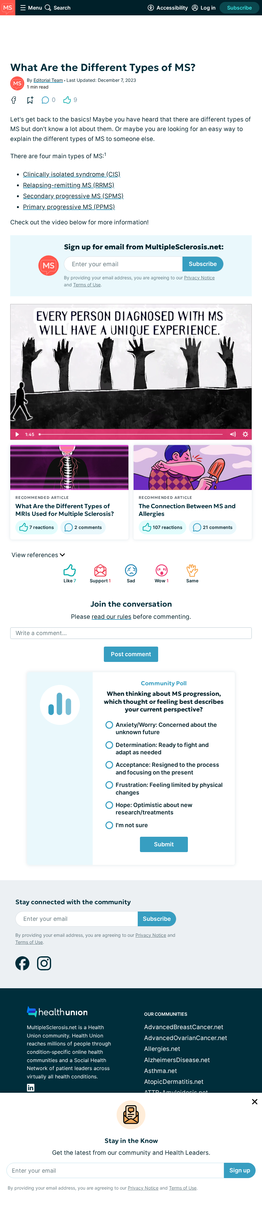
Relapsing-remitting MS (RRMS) (68, 185)
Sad (126, 573)
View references (36, 555)
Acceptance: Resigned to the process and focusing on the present (167, 768)
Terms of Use (182, 1188)
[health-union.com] (57, 1013)
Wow (159, 573)
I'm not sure (132, 825)
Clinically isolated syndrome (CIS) (71, 174)
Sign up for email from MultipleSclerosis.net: (144, 247)
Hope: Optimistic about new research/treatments (154, 809)
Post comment (131, 654)
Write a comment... (41, 633)
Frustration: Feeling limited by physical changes (169, 788)
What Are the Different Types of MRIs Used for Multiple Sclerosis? (64, 509)
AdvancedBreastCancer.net (183, 1027)
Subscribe (239, 7)
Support (99, 573)
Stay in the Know (131, 1141)
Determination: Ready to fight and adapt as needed (162, 749)
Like (66, 573)
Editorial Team (48, 80)
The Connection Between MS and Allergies (187, 509)
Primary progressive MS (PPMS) (69, 207)
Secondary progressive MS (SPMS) (73, 196)
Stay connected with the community (73, 902)
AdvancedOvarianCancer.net (185, 1038)
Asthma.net (160, 1071)
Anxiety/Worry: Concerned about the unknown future (166, 728)
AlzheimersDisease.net (177, 1060)
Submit (164, 844)
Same (189, 573)
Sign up (239, 1170)
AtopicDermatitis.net (174, 1081)
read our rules (111, 616)
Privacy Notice (143, 1188)
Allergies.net (162, 1048)
